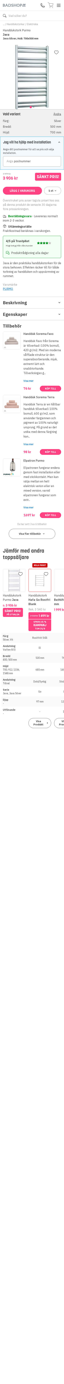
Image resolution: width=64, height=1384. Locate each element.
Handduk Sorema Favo (38, 334)
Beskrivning (15, 302)
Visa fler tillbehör (30, 533)
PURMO (8, 289)
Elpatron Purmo (33, 460)
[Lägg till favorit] (56, 52)
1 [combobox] (51, 190)
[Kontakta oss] (42, 5)
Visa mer (28, 380)
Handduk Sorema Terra (38, 397)
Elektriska (32, 24)
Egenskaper (15, 314)
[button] (32, 123)
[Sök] (4, 16)
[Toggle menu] (58, 5)
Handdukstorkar (16, 24)
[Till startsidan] (14, 5)
